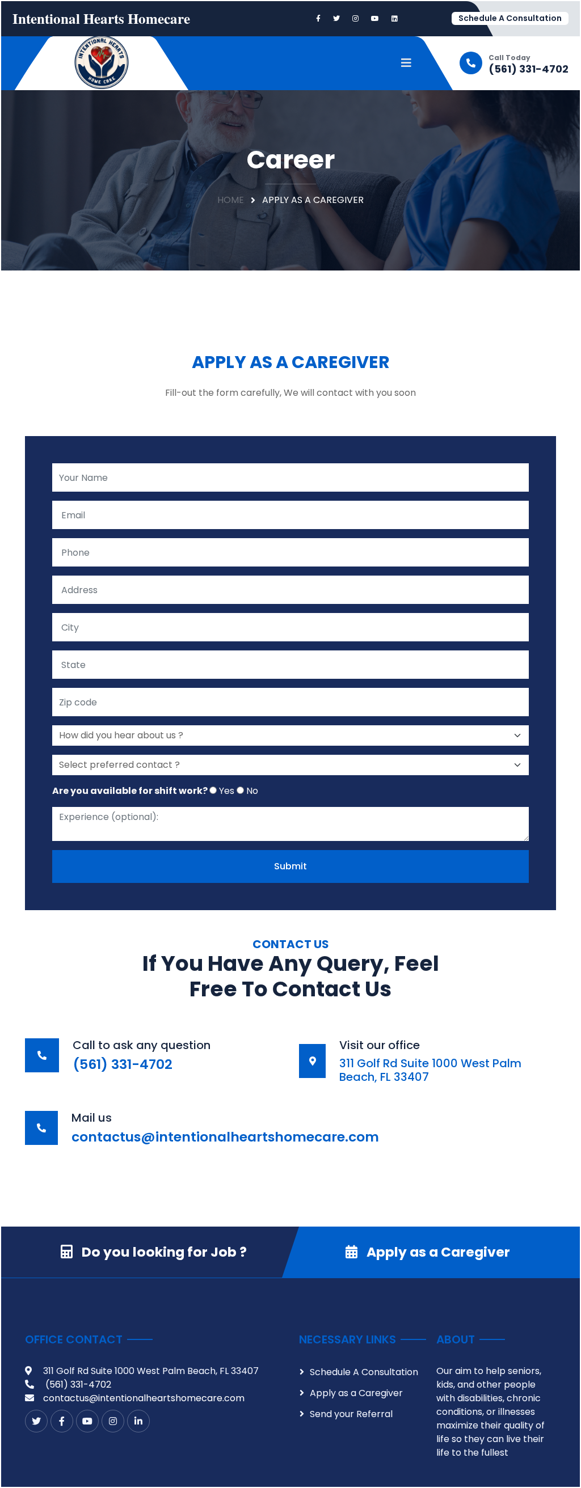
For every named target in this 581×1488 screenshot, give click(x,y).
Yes (225, 790)
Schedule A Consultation (510, 18)
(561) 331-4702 (529, 69)
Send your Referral (351, 1414)
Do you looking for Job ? (164, 1251)
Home (230, 199)
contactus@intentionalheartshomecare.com (144, 1398)
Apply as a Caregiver (438, 1251)
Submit (290, 866)
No (251, 790)
